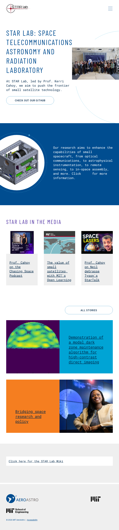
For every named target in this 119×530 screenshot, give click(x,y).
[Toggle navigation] (110, 8)
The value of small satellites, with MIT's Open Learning (59, 271)
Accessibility (32, 520)
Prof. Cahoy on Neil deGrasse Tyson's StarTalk (95, 271)
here (86, 173)
